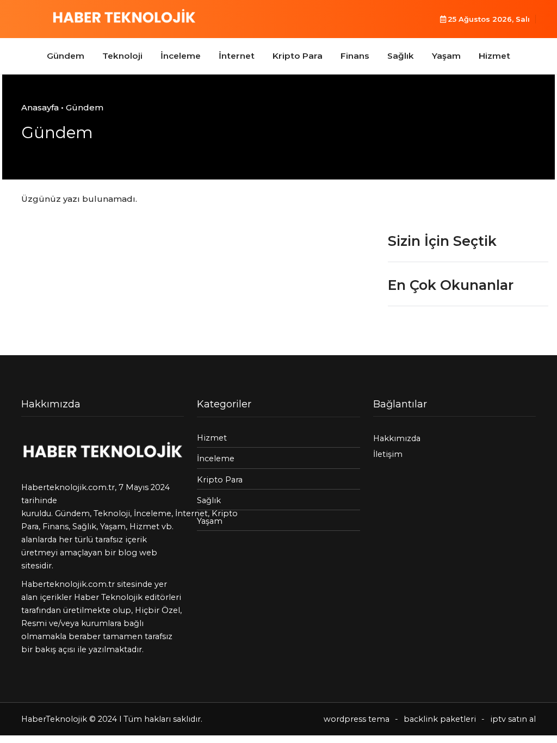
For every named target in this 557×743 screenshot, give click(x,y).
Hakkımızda (396, 438)
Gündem (65, 56)
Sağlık (400, 56)
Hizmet (494, 56)
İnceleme (180, 56)
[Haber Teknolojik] (124, 17)
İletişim (388, 454)
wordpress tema (356, 719)
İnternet (237, 56)
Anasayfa (40, 107)
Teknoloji (122, 56)
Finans (355, 56)
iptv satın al (513, 719)
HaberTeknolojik (54, 719)
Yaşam (446, 56)
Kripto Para (298, 56)
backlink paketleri (440, 719)
